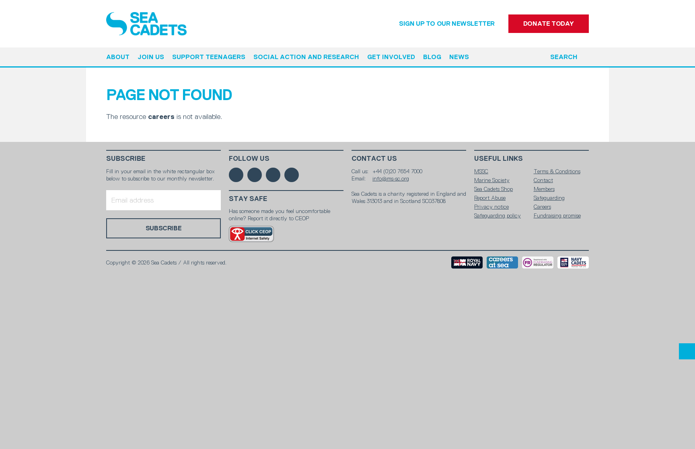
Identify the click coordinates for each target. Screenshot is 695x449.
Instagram (273, 175)
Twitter (254, 175)
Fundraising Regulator (537, 262)
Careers (542, 206)
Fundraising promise (557, 215)
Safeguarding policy (497, 215)
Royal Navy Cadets (573, 262)
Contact (543, 180)
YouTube (291, 175)
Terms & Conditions (557, 171)
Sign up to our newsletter (447, 23)
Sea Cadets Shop (493, 189)
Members (544, 189)
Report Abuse (490, 198)
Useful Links (498, 158)
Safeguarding (549, 198)
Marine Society (492, 180)
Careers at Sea (502, 262)
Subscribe (126, 158)
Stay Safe (248, 199)
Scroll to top (687, 351)
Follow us (249, 158)
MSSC (481, 171)
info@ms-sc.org (390, 178)
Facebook (236, 175)
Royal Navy (467, 262)
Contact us (374, 158)
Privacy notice (491, 206)
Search (564, 56)
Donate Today (548, 23)
